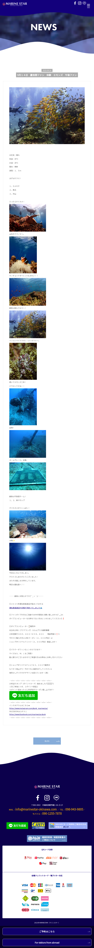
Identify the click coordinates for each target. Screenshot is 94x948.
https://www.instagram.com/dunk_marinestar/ (28, 708)
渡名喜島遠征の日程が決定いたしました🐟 (25, 608)
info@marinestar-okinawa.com (36, 809)
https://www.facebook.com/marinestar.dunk (27, 714)
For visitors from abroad (47, 942)
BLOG (47, 741)
